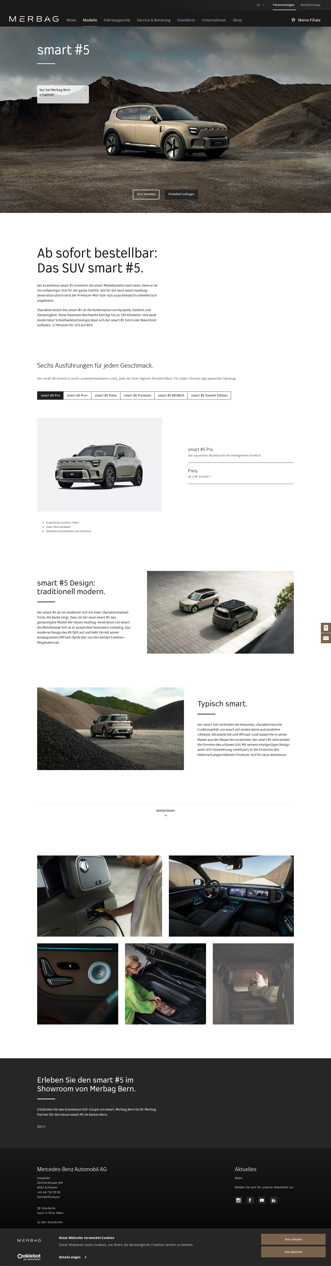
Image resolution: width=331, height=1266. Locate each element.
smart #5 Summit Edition (209, 395)
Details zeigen (70, 1257)
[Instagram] (238, 1200)
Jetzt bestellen (146, 194)
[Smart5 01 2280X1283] (99, 896)
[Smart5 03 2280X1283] (77, 983)
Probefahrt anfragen (181, 194)
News (238, 1178)
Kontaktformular (48, 1197)
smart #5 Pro (50, 395)
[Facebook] (250, 1200)
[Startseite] (36, 19)
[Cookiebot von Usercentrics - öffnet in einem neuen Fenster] (29, 1257)
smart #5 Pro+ (77, 395)
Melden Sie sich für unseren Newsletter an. (264, 1187)
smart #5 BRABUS (171, 395)
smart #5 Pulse (106, 395)
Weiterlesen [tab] (165, 810)
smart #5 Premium (137, 395)
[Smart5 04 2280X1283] (165, 983)
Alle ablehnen (293, 1252)
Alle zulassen (293, 1239)
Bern (41, 1127)
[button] (165, 813)
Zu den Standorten (50, 1222)
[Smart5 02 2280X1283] (231, 896)
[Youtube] (261, 1200)
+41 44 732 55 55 (48, 1192)
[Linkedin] (273, 1200)
